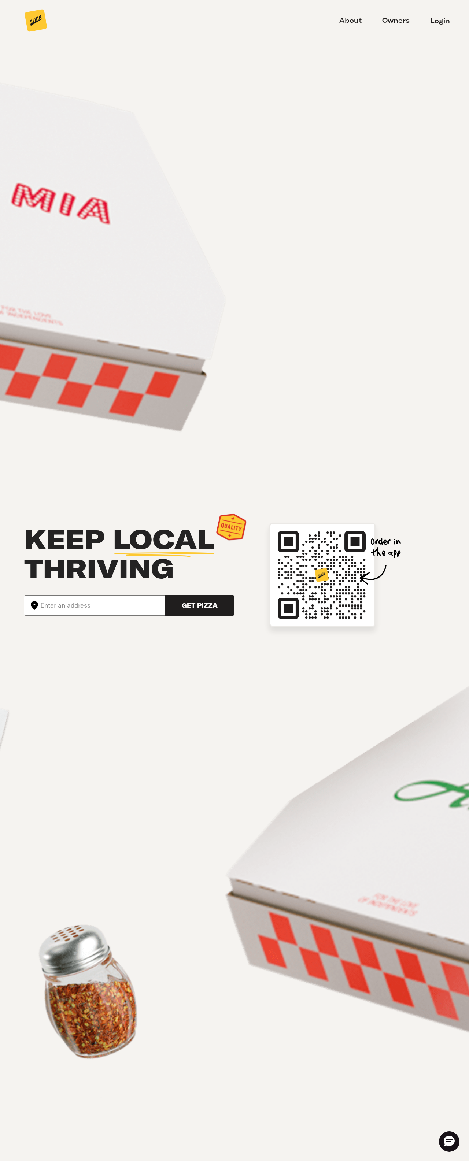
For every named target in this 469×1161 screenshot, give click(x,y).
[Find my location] (32, 605)
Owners (396, 20)
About (350, 20)
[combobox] (102, 605)
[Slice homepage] (36, 21)
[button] (449, 1141)
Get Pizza (200, 605)
